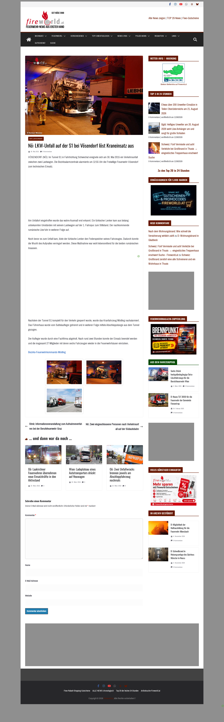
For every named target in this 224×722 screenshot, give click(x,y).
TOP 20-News (174, 18)
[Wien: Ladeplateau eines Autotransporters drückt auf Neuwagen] (84, 447)
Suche (53, 43)
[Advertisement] (171, 291)
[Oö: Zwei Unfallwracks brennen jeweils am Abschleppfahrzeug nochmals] (125, 447)
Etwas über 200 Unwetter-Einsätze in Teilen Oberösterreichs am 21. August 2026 (179, 109)
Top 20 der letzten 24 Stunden (127, 691)
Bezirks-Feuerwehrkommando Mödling (47, 352)
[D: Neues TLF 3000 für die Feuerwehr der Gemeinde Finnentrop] (158, 405)
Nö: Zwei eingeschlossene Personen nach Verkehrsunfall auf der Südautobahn (112, 426)
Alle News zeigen (157, 18)
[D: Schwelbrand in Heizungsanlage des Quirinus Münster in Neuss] (158, 560)
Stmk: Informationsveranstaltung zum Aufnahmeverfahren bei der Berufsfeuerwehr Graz (55, 426)
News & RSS (122, 36)
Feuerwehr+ (57, 36)
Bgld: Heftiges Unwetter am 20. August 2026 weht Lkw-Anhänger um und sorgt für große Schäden (180, 129)
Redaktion (159, 36)
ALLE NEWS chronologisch (103, 691)
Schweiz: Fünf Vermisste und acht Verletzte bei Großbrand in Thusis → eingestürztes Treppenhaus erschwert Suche (173, 151)
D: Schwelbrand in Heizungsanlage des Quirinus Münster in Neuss (182, 554)
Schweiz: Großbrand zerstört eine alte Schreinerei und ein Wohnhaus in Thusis (171, 259)
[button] (45, 36)
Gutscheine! (40, 43)
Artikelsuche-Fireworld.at (150, 691)
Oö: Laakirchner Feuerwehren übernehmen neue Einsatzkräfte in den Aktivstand (42, 474)
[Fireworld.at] (28, 39)
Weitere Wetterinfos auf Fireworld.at (174, 84)
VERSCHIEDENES (77, 36)
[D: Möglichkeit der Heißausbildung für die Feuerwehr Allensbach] (158, 533)
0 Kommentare (47, 151)
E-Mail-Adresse (31, 581)
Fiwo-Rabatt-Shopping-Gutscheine (77, 691)
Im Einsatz (39, 36)
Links (174, 36)
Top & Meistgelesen (100, 36)
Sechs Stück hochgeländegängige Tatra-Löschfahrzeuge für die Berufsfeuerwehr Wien (182, 376)
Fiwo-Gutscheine (191, 18)
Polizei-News (140, 36)
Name (27, 565)
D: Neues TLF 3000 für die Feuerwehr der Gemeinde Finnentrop (181, 400)
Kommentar (30, 515)
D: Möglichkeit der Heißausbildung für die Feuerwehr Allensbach (180, 528)
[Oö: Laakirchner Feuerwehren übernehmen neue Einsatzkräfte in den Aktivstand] (43, 447)
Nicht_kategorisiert (36, 138)
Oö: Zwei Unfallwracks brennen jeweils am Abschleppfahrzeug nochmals (122, 474)
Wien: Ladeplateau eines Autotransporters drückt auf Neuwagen (82, 473)
